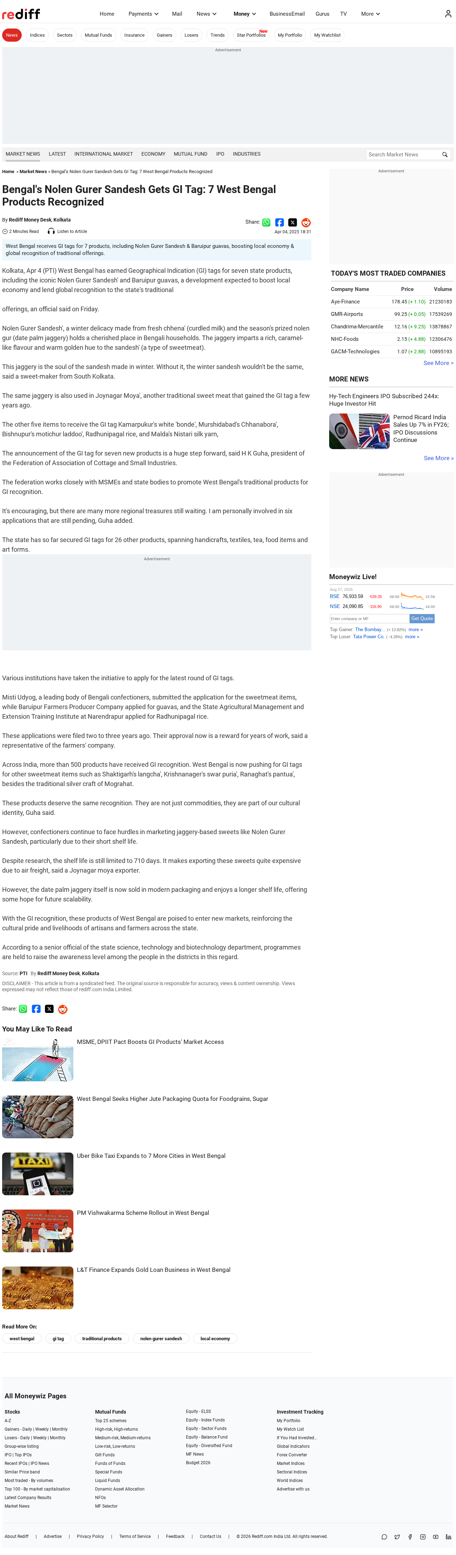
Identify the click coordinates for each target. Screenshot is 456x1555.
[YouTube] (436, 1537)
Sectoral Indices (292, 1472)
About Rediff (16, 1536)
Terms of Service (135, 1536)
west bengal (22, 1338)
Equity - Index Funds (205, 1420)
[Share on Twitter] (292, 222)
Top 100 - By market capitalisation (37, 1489)
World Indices (290, 1480)
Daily (27, 1429)
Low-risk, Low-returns (115, 1446)
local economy (215, 1338)
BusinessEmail (287, 14)
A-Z (8, 1420)
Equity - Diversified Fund (209, 1445)
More (367, 14)
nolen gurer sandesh (161, 1338)
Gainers (164, 35)
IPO (220, 154)
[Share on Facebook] (279, 222)
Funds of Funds (110, 1463)
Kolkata (62, 220)
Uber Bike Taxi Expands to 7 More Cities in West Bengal (151, 1156)
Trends (218, 35)
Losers (191, 35)
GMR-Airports (347, 314)
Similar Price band (22, 1472)
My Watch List (290, 1429)
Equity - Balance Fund (207, 1437)
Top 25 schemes (110, 1420)
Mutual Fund (190, 154)
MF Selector (106, 1506)
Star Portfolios (251, 35)
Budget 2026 (198, 1462)
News (203, 14)
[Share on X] (397, 1537)
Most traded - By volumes (29, 1480)
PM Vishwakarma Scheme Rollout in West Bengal (143, 1213)
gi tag (58, 1338)
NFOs (100, 1497)
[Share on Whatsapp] (266, 222)
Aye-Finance (345, 301)
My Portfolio (290, 35)
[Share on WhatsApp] (384, 1537)
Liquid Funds (107, 1480)
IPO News (40, 1463)
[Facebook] (410, 1537)
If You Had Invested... (297, 1437)
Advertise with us (293, 1489)
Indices (37, 35)
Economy (153, 154)
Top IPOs (23, 1454)
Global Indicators (293, 1446)
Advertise (53, 1536)
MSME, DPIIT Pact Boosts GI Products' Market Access (150, 1042)
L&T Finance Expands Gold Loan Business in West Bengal (153, 1270)
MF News (195, 1454)
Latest (57, 154)
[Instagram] (423, 1537)
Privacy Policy (90, 1536)
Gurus (323, 14)
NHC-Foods (345, 339)
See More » (439, 458)
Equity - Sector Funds (206, 1428)
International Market (103, 154)
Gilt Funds (105, 1454)
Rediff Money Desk (30, 220)
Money (242, 14)
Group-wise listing (22, 1446)
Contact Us (210, 1536)
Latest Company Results (28, 1497)
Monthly (60, 1429)
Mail (177, 14)
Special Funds (108, 1472)
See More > (439, 363)
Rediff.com (262, 1536)
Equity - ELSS (198, 1411)
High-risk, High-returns (116, 1429)
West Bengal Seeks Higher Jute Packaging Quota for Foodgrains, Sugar (172, 1099)
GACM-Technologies (355, 351)
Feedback (175, 1536)
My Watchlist (327, 35)
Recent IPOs (16, 1463)
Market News (23, 154)
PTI (23, 973)
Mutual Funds (98, 35)
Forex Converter (292, 1454)
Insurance (134, 35)
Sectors (65, 35)
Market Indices (291, 1463)
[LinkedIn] (448, 1537)
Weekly (42, 1429)
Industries (246, 154)
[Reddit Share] (304, 222)
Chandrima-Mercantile (357, 326)
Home (107, 14)
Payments (140, 14)
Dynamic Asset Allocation (120, 1489)
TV (343, 14)
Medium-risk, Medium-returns (123, 1437)
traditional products (102, 1338)
